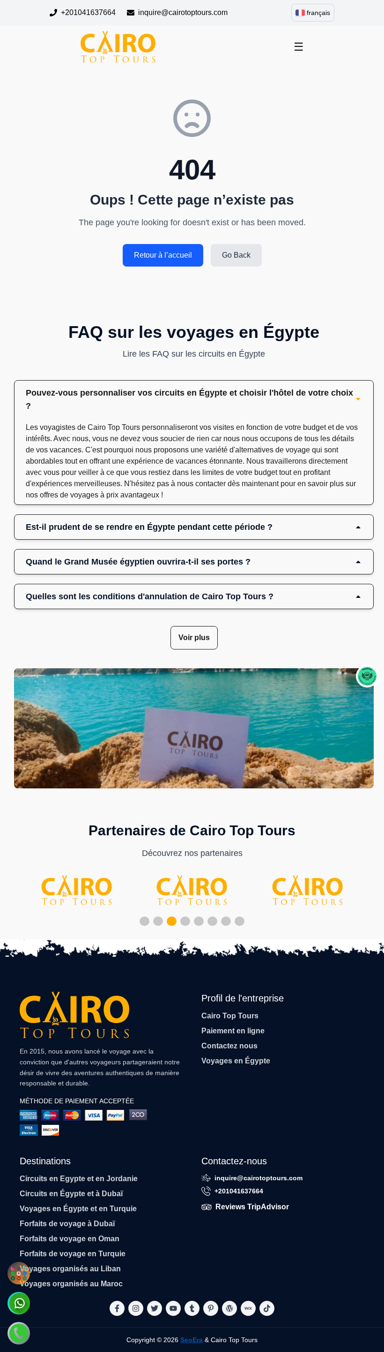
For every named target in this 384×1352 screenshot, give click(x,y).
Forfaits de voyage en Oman (69, 1239)
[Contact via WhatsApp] (18, 1303)
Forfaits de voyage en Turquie (73, 1254)
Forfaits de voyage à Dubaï (67, 1224)
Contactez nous (229, 1046)
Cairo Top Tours (229, 1016)
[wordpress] (229, 1308)
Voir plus (194, 638)
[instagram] (135, 1308)
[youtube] (173, 1308)
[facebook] (117, 1308)
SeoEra (191, 1340)
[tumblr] (192, 1308)
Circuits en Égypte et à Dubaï (71, 1194)
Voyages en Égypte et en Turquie (78, 1209)
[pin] (210, 1308)
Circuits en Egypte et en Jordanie (79, 1179)
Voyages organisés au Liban (70, 1269)
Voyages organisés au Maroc (71, 1284)
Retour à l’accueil (163, 255)
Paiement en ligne (233, 1031)
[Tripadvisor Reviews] (367, 676)
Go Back (236, 255)
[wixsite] (248, 1308)
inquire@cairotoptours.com (183, 12)
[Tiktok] (266, 1308)
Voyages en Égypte (235, 1061)
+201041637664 (88, 12)
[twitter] (154, 1308)
